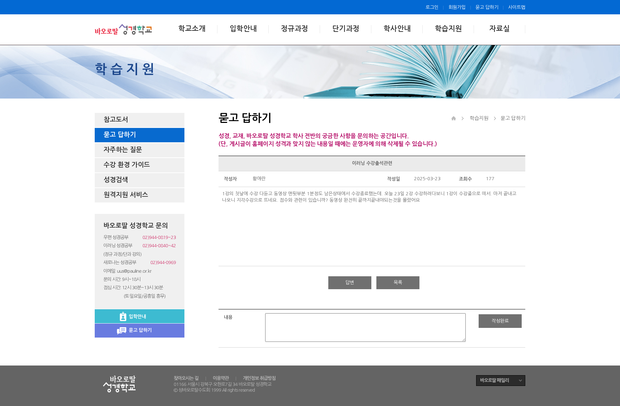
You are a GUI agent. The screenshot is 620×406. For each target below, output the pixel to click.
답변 (350, 282)
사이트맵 (516, 7)
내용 (228, 317)
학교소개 (192, 28)
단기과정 (346, 28)
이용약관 (221, 378)
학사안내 (397, 28)
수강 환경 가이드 (127, 165)
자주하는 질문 (123, 150)
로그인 (432, 7)
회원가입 (457, 7)
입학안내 (243, 28)
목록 (398, 282)
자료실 (499, 28)
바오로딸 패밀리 (494, 380)
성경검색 (116, 180)
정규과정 (294, 28)
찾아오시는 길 (186, 378)
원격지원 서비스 (126, 195)
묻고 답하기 (486, 7)
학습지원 (448, 28)
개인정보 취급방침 (259, 378)
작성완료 (500, 321)
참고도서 (116, 119)
